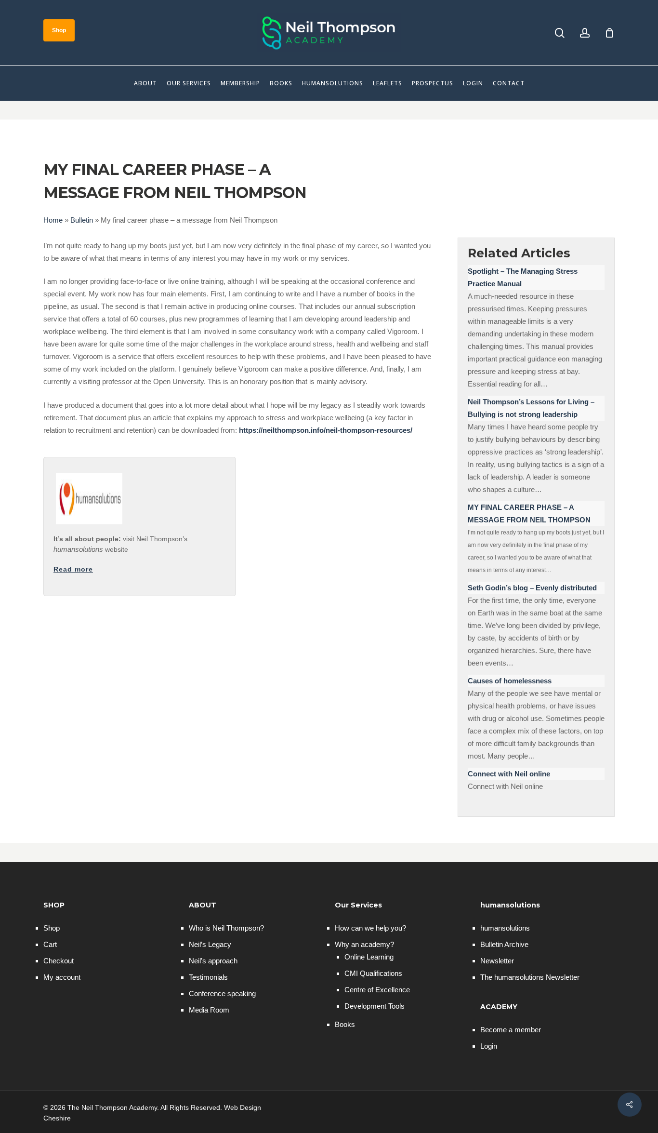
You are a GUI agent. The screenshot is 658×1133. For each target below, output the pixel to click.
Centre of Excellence (377, 990)
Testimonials (208, 977)
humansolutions (505, 928)
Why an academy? (364, 944)
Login (488, 1046)
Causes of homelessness (510, 681)
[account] (585, 33)
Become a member (510, 1030)
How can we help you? (370, 928)
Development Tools (374, 1006)
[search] (560, 33)
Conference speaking (222, 993)
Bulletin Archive (504, 944)
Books (345, 1024)
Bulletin (81, 220)
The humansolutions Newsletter (529, 977)
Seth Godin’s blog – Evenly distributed (532, 588)
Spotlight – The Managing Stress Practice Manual (523, 277)
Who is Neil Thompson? (226, 928)
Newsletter (497, 961)
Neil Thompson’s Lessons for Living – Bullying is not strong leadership (531, 408)
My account (61, 977)
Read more (73, 569)
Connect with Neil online (509, 774)
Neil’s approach (213, 961)
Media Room (209, 1010)
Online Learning (369, 957)
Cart (50, 944)
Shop (51, 928)
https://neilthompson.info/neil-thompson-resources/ (325, 430)
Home (53, 220)
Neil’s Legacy (210, 944)
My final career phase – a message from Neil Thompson (529, 513)
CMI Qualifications (373, 973)
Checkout (58, 961)
